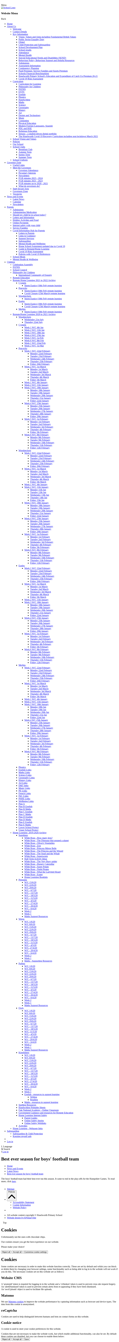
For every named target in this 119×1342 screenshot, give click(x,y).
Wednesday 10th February (42, 442)
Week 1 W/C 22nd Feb (35, 343)
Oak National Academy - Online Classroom (39, 1110)
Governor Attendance (28, 170)
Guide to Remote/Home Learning (34, 249)
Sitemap (10, 1189)
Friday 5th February (39, 432)
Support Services (26, 238)
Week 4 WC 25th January (36, 720)
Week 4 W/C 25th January (36, 403)
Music (21, 118)
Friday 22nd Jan (37, 717)
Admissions (24, 63)
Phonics (22, 97)
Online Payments (20, 222)
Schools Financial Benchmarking (34, 73)
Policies (16, 141)
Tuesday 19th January (40, 393)
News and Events (15, 196)
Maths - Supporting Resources (38, 961)
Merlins (22, 309)
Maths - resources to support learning (41, 1102)
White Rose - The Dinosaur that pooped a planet (46, 840)
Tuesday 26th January (40, 408)
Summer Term (25, 157)
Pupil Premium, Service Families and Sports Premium (43, 71)
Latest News (18, 199)
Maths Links (24, 772)
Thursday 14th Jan (38, 497)
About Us (11, 26)
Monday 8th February (40, 437)
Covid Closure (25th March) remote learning (44, 293)
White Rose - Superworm (36, 856)
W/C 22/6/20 (30, 885)
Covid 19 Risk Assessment (31, 79)
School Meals (19, 257)
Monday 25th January (40, 406)
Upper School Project (28, 830)
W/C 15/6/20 (30, 882)
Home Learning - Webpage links (28, 1128)
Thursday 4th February (40, 429)
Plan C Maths (25, 814)
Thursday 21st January (40, 398)
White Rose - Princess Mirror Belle (40, 848)
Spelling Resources (27, 1105)
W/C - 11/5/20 (30, 898)
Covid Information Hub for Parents (29, 230)
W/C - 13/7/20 (31, 893)
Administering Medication (25, 212)
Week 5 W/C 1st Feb (34, 338)
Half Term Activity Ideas (35, 859)
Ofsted (22, 42)
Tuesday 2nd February (40, 424)
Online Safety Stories (34, 1120)
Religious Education (28, 131)
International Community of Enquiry (35, 275)
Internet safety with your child (26, 225)
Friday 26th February (40, 364)
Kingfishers (24, 1052)
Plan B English (25, 806)
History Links (25, 780)
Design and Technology (29, 115)
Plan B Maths (25, 809)
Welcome (17, 29)
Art (20, 113)
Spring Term (24, 154)
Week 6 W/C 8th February (36, 435)
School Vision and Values (24, 139)
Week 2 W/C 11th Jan (34, 330)
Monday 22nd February (41, 353)
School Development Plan (31, 47)
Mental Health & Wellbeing (25, 259)
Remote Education (21, 277)
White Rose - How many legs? (38, 838)
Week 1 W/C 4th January (35, 382)
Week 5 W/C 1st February (36, 419)
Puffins (22, 963)
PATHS (22, 89)
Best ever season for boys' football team (25, 1174)
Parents (10, 207)
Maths (21, 102)
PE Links (23, 791)
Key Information (20, 34)
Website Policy (19, 1207)
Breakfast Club (25, 149)
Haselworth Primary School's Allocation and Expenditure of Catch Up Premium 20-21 (58, 76)
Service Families (20, 228)
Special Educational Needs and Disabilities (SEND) (42, 58)
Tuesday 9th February (40, 440)
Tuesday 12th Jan (38, 492)
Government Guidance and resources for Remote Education (46, 1112)
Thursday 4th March (39, 377)
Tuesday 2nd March (39, 372)
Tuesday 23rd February (41, 356)
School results (25, 50)
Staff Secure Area (21, 188)
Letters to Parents (26, 233)
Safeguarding (25, 241)
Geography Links (27, 777)
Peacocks (23, 288)
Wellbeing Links (26, 801)
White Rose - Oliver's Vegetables (39, 843)
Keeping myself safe (22, 1136)
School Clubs (19, 147)
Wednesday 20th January (41, 395)
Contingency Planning (29, 68)
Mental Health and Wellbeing (32, 243)
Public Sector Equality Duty (31, 39)
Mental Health (25, 55)
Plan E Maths (25, 825)
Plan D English (26, 817)
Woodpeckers (25, 296)
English (22, 94)
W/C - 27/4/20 (31, 903)
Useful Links (19, 165)
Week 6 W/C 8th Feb (34, 340)
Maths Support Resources (36, 916)
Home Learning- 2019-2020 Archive (29, 832)
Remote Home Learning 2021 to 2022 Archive (34, 280)
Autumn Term (25, 152)
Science (22, 105)
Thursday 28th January (40, 414)
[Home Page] (8, 7)
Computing (24, 120)
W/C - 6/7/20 (30, 890)
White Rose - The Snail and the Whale (42, 853)
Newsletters (24, 175)
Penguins (23, 880)
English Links (25, 770)
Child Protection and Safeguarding (34, 44)
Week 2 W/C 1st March (35, 366)
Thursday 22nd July (33, 322)
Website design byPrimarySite (21, 1217)
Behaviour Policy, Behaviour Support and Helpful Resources (46, 60)
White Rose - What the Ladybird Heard (42, 872)
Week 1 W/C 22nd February (37, 351)
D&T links (23, 785)
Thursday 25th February (41, 361)
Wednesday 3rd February (41, 427)
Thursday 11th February (41, 445)
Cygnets (22, 283)
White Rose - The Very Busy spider (40, 861)
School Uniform (20, 160)
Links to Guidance (27, 236)
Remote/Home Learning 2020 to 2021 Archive (34, 314)
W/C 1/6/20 (29, 921)
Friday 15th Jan (37, 500)
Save (26, 1339)
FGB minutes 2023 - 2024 (31, 178)
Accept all (17, 1252)
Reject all (6, 1252)
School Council (20, 270)
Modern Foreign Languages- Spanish (36, 126)
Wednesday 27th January (41, 411)
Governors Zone (20, 191)
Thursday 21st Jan (38, 715)
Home (10, 24)
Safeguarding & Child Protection (28, 1133)
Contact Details (20, 31)
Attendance (24, 52)
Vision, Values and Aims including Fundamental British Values (47, 37)
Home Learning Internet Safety (33, 1115)
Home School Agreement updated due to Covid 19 (42, 246)
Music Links (24, 788)
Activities (23, 1126)
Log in (10, 1141)
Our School (18, 144)
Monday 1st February (40, 421)
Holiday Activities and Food (26, 220)
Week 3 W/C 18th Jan (34, 332)
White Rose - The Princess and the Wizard (43, 851)
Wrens (21, 919)
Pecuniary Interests (27, 173)
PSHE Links (24, 798)
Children (11, 262)
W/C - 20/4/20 (31, 906)
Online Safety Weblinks (35, 1123)
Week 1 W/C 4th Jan (33, 327)
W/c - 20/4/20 (30, 1039)
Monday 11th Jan (38, 489)
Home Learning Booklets (36, 877)
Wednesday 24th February (42, 359)
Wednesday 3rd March (40, 374)
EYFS (21, 92)
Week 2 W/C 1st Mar (34, 346)
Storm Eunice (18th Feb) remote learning (43, 285)
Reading (34, 1099)
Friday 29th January (39, 416)
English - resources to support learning (41, 1094)
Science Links (25, 775)
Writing (33, 1097)
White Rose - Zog (32, 845)
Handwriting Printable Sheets (32, 1107)
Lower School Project (29, 827)
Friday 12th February (40, 448)
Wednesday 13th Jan (39, 495)
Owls (21, 1008)
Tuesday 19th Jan (38, 709)
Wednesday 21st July (34, 319)
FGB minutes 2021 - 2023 (31, 181)
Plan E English (25, 822)
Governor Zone (14, 162)
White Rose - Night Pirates (36, 869)
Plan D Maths (25, 819)
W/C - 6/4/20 (30, 908)
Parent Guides (30, 1118)
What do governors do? (29, 186)
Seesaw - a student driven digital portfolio (38, 133)
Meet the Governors (22, 168)
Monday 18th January (40, 390)
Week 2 (27, 911)
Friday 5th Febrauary (39, 547)
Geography (24, 107)
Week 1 (27, 914)
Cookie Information (22, 1205)
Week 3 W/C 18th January (36, 387)
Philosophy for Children (30, 86)
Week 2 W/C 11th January (36, 385)
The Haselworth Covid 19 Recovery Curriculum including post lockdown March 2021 (58, 136)
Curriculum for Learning (30, 84)
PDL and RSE (25, 128)
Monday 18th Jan (38, 707)
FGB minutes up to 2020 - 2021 (33, 183)
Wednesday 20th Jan (39, 712)
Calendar (17, 202)
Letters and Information (23, 217)
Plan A (22, 804)
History (22, 110)
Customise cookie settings (35, 1252)
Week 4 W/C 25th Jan (34, 335)
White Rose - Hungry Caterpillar (39, 864)
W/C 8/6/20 (29, 924)
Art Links (23, 783)
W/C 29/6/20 (30, 887)
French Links (25, 793)
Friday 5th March (38, 380)
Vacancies (17, 194)
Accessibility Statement (23, 1202)
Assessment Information (30, 65)
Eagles (22, 301)
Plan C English (25, 811)
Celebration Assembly (23, 264)
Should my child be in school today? (29, 215)
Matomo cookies (16, 1301)
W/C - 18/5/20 (31, 895)
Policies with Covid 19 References (34, 254)
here (14, 1181)
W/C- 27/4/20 (30, 948)
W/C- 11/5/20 (30, 1031)
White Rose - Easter (33, 874)
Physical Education (27, 123)
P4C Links (23, 796)
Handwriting (24, 99)
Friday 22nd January (39, 400)
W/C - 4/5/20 (30, 900)
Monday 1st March (39, 369)
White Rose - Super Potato (36, 866)
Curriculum (18, 81)
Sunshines (23, 835)
